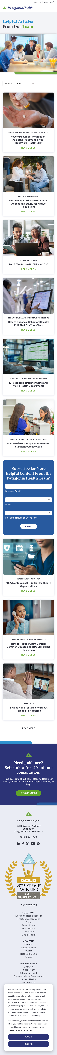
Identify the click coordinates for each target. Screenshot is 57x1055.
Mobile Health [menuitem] (28, 934)
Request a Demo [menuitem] (28, 954)
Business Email (13, 491)
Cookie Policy (34, 1015)
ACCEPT (28, 1037)
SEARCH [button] (48, 2)
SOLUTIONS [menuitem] (28, 912)
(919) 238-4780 (28, 837)
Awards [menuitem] (28, 950)
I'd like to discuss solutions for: (21, 517)
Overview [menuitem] (28, 966)
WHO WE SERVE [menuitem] (28, 963)
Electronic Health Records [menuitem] (28, 915)
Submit (29, 526)
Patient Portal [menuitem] (28, 925)
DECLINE (28, 1044)
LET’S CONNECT (28, 793)
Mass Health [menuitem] (28, 928)
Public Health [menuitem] (28, 969)
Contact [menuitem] (28, 957)
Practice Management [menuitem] (28, 919)
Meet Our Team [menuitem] (28, 947)
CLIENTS (37, 2)
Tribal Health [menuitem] (28, 982)
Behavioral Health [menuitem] (28, 973)
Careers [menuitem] (28, 944)
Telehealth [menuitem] (28, 931)
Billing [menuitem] (28, 922)
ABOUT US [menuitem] (28, 941)
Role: (8, 504)
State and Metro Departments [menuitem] (28, 976)
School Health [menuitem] (28, 979)
